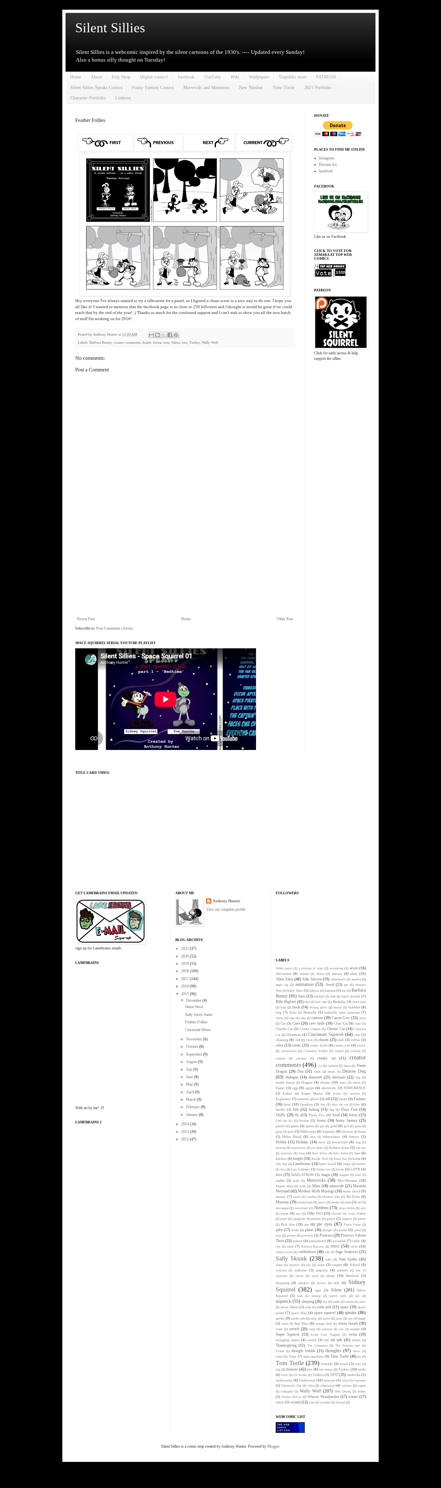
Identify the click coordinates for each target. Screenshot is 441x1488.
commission (289, 1051)
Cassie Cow (341, 1018)
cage (291, 1018)
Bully (293, 1012)
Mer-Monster (347, 1180)
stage (362, 1318)
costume (301, 1058)
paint (283, 1218)
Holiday (302, 1142)
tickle (279, 1356)
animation (304, 984)
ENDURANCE (355, 1088)
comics (361, 1045)
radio (356, 1241)
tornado (327, 1364)
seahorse (300, 1270)
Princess (326, 1235)
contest (339, 1051)
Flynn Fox (317, 1115)
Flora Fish (349, 1109)
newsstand (301, 1208)
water (362, 1391)
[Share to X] (163, 335)
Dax (300, 1071)
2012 (185, 1139)
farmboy (306, 1104)
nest (348, 1202)
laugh (346, 1164)
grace (358, 1126)
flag (331, 1109)
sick (336, 1283)
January (192, 1114)
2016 (185, 986)
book (296, 1007)
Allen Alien (284, 979)
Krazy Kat (340, 1158)
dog (357, 1077)
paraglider (299, 1218)
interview (286, 1153)
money (281, 1197)
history (354, 1137)
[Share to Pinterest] (176, 335)
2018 (185, 971)
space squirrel (324, 1313)
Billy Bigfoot (286, 1001)
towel (344, 1364)
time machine (313, 1356)
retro (335, 1246)
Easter (280, 1088)
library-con (323, 1169)
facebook (186, 77)
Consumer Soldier (315, 1051)
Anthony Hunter (226, 901)
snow (362, 1301)
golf (346, 1126)
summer (327, 1329)
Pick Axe (288, 1224)
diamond (315, 1077)
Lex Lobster (300, 1169)
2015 (185, 994)
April (190, 1092)
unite (345, 1380)
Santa (279, 1265)
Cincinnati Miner (198, 1029)
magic (325, 1174)
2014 (185, 1124)
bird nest (321, 1002)
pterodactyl (317, 1241)
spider (280, 1318)
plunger (327, 1230)
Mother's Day (331, 1197)
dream (325, 1082)
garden (310, 1126)
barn (301, 996)
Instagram (326, 158)
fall (327, 1099)
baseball (319, 996)
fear (323, 1104)
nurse (285, 1213)
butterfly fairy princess (342, 1012)
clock (309, 1040)
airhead (304, 974)
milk (303, 1186)
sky (357, 1296)
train (358, 1364)
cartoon (317, 1018)
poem (343, 1230)
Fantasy (360, 1099)
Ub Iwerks (300, 1375)
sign (318, 1290)
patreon (316, 1218)
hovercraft (340, 1142)
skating (316, 1296)
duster (146, 342)
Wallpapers (259, 77)
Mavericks (316, 1180)
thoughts (333, 1350)
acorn (354, 968)
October (192, 1046)
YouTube (212, 77)
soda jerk (324, 1307)
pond (357, 1230)
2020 (185, 956)
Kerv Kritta (319, 1153)
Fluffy (280, 1115)
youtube (325, 1402)
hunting (281, 1147)
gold (333, 1126)
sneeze (349, 1301)
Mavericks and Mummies (206, 87)
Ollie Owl (315, 1213)
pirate (295, 1230)
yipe (311, 1402)
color (279, 1045)
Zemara (340, 1402)
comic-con (342, 1045)
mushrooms (305, 1202)
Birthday (339, 1002)
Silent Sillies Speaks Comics (96, 87)
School (355, 1265)
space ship (299, 1313)
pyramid (339, 1241)
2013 (185, 1131)
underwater (284, 1380)
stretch (294, 1329)
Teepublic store (292, 77)
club (340, 1040)
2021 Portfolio (317, 87)
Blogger (273, 1446)
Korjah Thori (320, 1158)
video (310, 1385)
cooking (355, 1051)
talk (339, 1340)
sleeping (308, 1301)
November (194, 1039)
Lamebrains (302, 1163)
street (279, 1329)
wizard (295, 1402)
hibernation (331, 1137)
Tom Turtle (290, 1363)
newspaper (282, 1208)
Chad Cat (341, 1023)
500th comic (284, 968)
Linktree (123, 98)
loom (340, 1169)
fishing (314, 1109)
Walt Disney (343, 1391)
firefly (280, 1109)
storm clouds (348, 1323)
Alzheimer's (338, 979)
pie (306, 1224)
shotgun (303, 1283)
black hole (359, 1002)
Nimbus (321, 1207)
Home (75, 77)
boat (283, 1007)
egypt (309, 1088)
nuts (298, 1213)
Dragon (307, 1082)
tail (326, 1340)
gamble (280, 1126)
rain (278, 1246)
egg (295, 1088)
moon (297, 1197)
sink (300, 1296)
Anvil (329, 984)
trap (278, 1369)
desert (331, 1071)
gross (279, 1131)
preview (307, 1235)
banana (330, 990)
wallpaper (287, 1391)
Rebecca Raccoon (312, 1246)
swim (353, 1334)
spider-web (298, 1318)
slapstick (283, 1301)
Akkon (320, 974)
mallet (280, 1180)
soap (308, 1307)
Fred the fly (284, 1120)
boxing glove (318, 1007)
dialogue (291, 1077)
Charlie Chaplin (310, 1029)
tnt (359, 1356)
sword (311, 1340)
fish (296, 1109)
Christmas (293, 1035)
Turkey (194, 342)
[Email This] (151, 335)
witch (280, 1402)
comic (296, 1045)
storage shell (323, 1323)
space (344, 1307)
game (295, 1126)
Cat (283, 1023)
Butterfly (310, 1012)
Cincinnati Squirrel (325, 1034)
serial (315, 1276)
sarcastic (294, 1265)
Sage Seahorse (346, 1252)
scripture (281, 1270)
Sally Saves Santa (198, 1014)
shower (321, 1283)
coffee (355, 1040)
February (193, 1107)
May (190, 1084)
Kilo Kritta (340, 1153)
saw (308, 1265)
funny (321, 1120)
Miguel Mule (284, 1186)
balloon (314, 990)
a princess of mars (311, 968)
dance (347, 1066)
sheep (330, 1276)
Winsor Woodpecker (323, 1396)
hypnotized (298, 1147)
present (291, 1235)
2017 (185, 979)
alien (353, 974)
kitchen (281, 1158)
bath (333, 996)
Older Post (285, 619)
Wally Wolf (210, 342)
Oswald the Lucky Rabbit (349, 1213)
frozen (304, 1120)
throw (356, 1351)
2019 (185, 963)
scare (321, 1265)
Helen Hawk (292, 1137)
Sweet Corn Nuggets (325, 1334)
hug (358, 1142)
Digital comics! (154, 77)
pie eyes (324, 1224)
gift (322, 1126)
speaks (350, 1312)
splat (314, 1318)
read (290, 1246)
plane (309, 1230)
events (337, 1093)
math (296, 1180)
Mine (316, 1186)
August (192, 1061)
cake (303, 1018)
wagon (361, 1385)
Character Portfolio (88, 98)
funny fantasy (346, 1120)
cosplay (280, 1058)
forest (157, 342)
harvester (347, 1131)
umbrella (353, 1375)
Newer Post (86, 619)
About (96, 77)
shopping (283, 1283)
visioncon (327, 1385)
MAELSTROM (302, 1175)
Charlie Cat (284, 1029)
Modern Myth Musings (316, 1191)
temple (356, 1340)
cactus (279, 1018)
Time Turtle (283, 87)
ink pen (361, 1147)
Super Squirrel (287, 1334)
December (194, 1000)
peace (331, 1218)
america (356, 979)
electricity (329, 1088)
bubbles (354, 1007)
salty (329, 1259)
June (190, 1077)
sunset (355, 1329)
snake (336, 1301)
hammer (329, 1131)
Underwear (307, 1380)
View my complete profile (225, 909)
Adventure (284, 974)
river (354, 1246)
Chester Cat (336, 1029)
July (189, 1069)
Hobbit (281, 1142)
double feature (285, 1082)
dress (343, 1082)
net (359, 1202)
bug (279, 1012)
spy (350, 1318)
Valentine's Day (291, 1385)
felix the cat (340, 1104)
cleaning (282, 1040)
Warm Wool (194, 1007)
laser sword (327, 1164)
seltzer (299, 1276)
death (317, 1071)
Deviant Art (328, 164)
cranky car (326, 1058)
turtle (362, 1369)
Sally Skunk (291, 1258)
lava (282, 1169)
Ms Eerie (353, 1197)
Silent (175, 342)
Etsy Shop (121, 77)
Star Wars (301, 1323)
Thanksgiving (286, 1345)
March (191, 1099)
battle (345, 996)
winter (353, 1396)
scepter (337, 1265)
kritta (356, 1158)
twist (284, 1375)
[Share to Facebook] (170, 335)
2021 (185, 948)
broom (337, 1007)
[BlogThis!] (157, 335)
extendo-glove (308, 1099)
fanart (343, 1099)
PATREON (326, 77)
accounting (336, 968)
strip (312, 1329)
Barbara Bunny (100, 342)
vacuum (360, 1380)
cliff (297, 1040)
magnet (344, 1175)
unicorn (329, 1380)
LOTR (355, 1169)
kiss (357, 1153)
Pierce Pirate (352, 1224)
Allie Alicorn (312, 979)
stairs (285, 1323)
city (357, 1035)
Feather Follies (196, 1022)
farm (287, 1104)
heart (362, 1131)
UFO (334, 1374)
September (194, 1054)
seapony (322, 1270)
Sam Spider (348, 1259)
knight (298, 1158)
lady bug (281, 1164)
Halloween (308, 1131)
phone (362, 1218)
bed (357, 996)
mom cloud (351, 1191)
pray (278, 1235)
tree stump (326, 1369)
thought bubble (303, 1351)
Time (292, 1356)
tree (184, 342)
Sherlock (352, 1276)
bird (307, 1002)
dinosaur (338, 1077)
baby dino (295, 990)
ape (346, 985)
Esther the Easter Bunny (303, 1093)
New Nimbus (251, 87)
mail (358, 1175)
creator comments (127, 342)
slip (325, 1301)
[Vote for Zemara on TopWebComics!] (330, 275)
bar (344, 990)
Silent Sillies (110, 27)
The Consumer (317, 1345)
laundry (361, 1164)
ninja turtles (347, 1208)
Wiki (235, 77)
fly (297, 1115)
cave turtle (317, 1023)
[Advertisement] (185, 563)
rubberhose (307, 1252)
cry (320, 1066)
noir (363, 1208)
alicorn (337, 974)
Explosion (283, 1099)
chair (358, 1023)
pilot (279, 1230)
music (322, 1202)
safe (327, 1252)
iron (166, 342)
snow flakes (289, 1307)
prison (297, 1241)
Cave (296, 1023)
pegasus (347, 1218)
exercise (355, 1093)
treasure (292, 1369)
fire (357, 1104)
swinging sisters (288, 1340)
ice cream (317, 1147)
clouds (324, 1040)
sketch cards (337, 1296)
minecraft (336, 1186)
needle (335, 1202)
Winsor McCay (292, 1397)
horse (321, 1142)
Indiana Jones (339, 1147)
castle (362, 1018)
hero (313, 1137)
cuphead (333, 1066)
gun (291, 1131)
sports (326, 1318)
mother (311, 1197)
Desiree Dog (354, 1071)
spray (339, 1318)
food (336, 1115)
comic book (318, 1045)
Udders (318, 1375)
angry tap (282, 985)
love (279, 1174)
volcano (347, 1385)
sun (341, 1329)
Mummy (282, 1202)
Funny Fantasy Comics (153, 87)
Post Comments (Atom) (114, 628)
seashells (342, 1270)
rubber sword (284, 1252)
